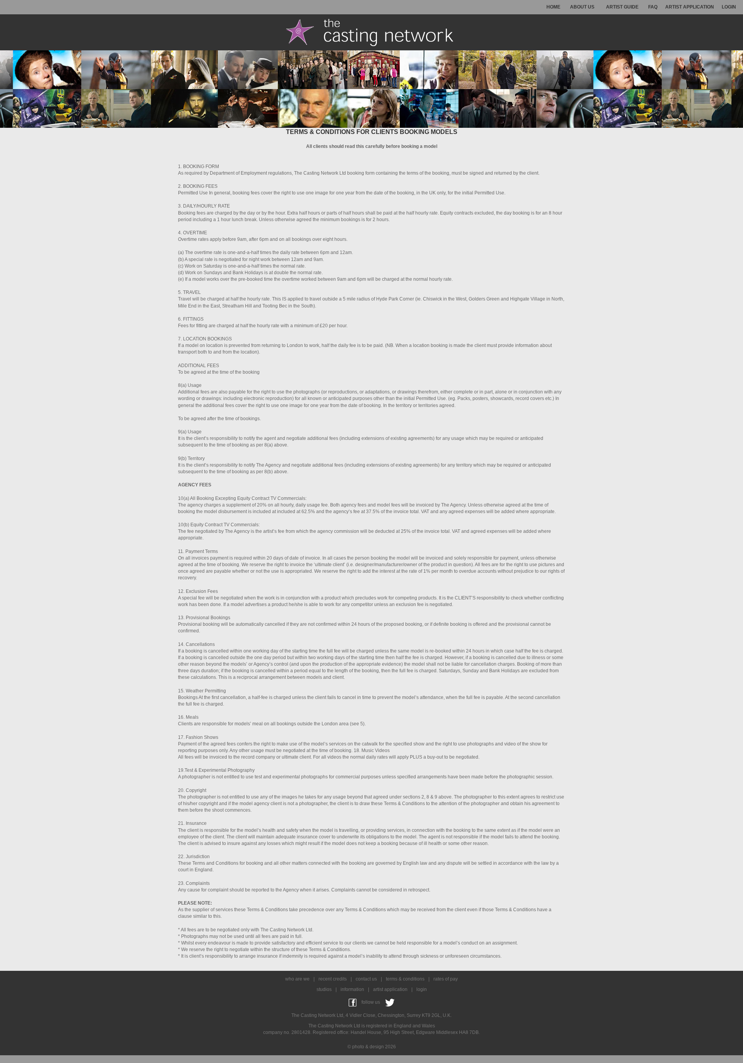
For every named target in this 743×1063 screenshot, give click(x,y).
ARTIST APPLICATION (689, 7)
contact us (366, 979)
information (352, 989)
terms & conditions (405, 979)
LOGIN (729, 7)
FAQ (652, 7)
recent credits (332, 979)
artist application (390, 989)
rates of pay (445, 979)
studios (324, 989)
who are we (297, 979)
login (421, 989)
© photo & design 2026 (372, 1046)
